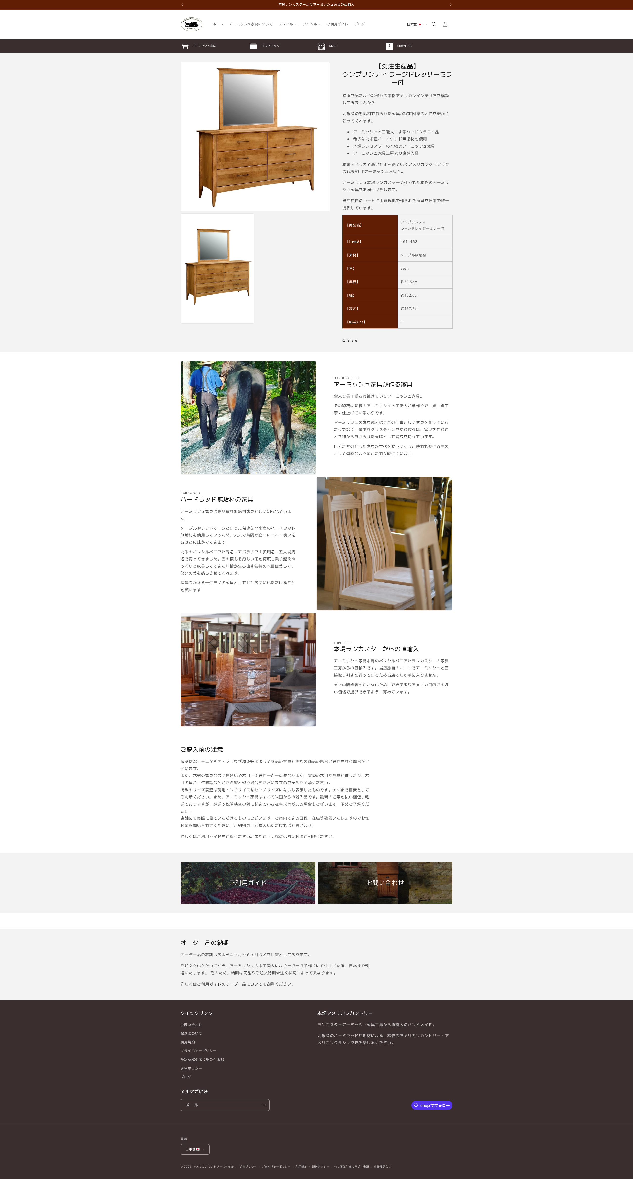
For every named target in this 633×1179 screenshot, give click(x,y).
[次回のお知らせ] (450, 4)
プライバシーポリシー (199, 1050)
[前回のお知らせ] (182, 4)
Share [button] (352, 340)
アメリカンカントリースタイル (213, 1167)
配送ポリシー (320, 1167)
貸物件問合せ (382, 1167)
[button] (288, 24)
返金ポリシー (191, 1068)
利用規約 (188, 1042)
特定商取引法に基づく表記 (202, 1059)
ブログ (186, 1076)
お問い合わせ (191, 1024)
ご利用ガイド (209, 984)
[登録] (263, 1105)
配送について (191, 1033)
